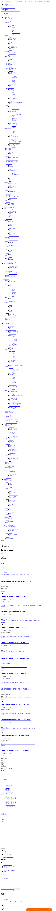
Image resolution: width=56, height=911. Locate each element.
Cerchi (8, 786)
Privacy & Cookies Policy (9, 866)
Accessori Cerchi (10, 785)
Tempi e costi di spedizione (9, 870)
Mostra (2, 553)
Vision (8, 790)
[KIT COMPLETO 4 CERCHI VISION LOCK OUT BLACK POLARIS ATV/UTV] (15, 697)
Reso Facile (6, 867)
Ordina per (3, 557)
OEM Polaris (9, 792)
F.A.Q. (5, 871)
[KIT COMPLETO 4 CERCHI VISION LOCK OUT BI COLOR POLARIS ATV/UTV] (16, 713)
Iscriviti (17, 888)
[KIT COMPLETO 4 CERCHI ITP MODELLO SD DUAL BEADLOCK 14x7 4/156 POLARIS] (18, 728)
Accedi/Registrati (7, 4)
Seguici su (3, 819)
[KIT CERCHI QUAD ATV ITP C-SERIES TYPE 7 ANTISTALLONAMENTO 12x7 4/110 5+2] (18, 744)
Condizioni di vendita (8, 865)
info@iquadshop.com (8, 857)
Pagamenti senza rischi (8, 869)
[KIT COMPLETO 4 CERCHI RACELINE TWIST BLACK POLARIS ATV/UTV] (15, 574)
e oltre (10, 806)
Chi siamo (6, 877)
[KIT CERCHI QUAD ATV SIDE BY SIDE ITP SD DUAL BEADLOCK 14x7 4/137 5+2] (17, 590)
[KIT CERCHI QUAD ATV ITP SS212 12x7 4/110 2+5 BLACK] (13, 651)
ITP (8, 789)
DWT (8, 788)
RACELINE (9, 793)
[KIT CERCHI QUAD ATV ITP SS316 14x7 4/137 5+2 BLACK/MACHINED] (15, 636)
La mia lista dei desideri (8, 5)
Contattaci (6, 878)
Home (5, 545)
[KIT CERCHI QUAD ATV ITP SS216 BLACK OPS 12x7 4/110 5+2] (14, 667)
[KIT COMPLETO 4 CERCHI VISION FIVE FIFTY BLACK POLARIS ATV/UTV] (15, 682)
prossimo (5, 572)
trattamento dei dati (10, 890)
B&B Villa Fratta (7, 897)
